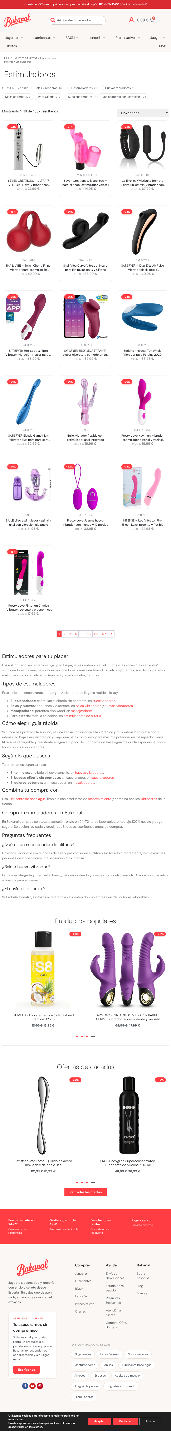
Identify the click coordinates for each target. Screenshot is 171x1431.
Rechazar (125, 1421)
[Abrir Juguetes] (22, 37)
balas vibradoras (88, 706)
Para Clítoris (49, 96)
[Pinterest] (40, 1386)
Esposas (100, 1375)
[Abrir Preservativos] (139, 37)
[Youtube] (32, 1386)
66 (96, 634)
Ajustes (151, 1421)
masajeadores (82, 711)
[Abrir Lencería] (104, 37)
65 (89, 634)
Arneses (79, 1375)
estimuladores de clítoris (82, 716)
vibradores (149, 799)
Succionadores (80, 96)
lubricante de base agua (27, 799)
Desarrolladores (84, 88)
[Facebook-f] (25, 1386)
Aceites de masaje (127, 1375)
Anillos (108, 1365)
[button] (78, 1036)
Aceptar (99, 1421)
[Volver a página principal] (17, 20)
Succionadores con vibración (123, 96)
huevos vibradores (119, 706)
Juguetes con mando (121, 1386)
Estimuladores (83, 1397)
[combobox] (77, 20)
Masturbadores (84, 1365)
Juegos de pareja (86, 1386)
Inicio (7, 58)
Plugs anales (82, 1354)
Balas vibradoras (49, 88)
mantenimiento (99, 799)
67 (104, 634)
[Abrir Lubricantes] (54, 37)
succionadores (104, 701)
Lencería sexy (109, 1354)
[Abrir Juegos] (164, 37)
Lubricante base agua (136, 1365)
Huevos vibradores (120, 88)
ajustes (37, 1427)
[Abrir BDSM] (77, 37)
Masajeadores (17, 96)
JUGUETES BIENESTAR (25, 58)
